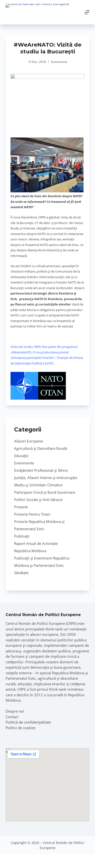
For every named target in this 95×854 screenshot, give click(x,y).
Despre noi (15, 711)
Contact (12, 716)
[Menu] (87, 12)
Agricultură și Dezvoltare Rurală (40, 448)
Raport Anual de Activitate (36, 543)
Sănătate (21, 572)
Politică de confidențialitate (28, 722)
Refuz (63, 847)
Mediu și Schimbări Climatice (38, 484)
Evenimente (59, 62)
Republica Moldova (30, 550)
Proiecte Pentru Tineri (32, 514)
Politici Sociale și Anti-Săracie (38, 499)
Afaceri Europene (28, 441)
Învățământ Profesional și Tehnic (41, 470)
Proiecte (21, 506)
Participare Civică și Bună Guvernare (44, 492)
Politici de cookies (21, 727)
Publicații (21, 536)
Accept (33, 847)
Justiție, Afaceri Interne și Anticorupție (45, 477)
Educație (21, 455)
